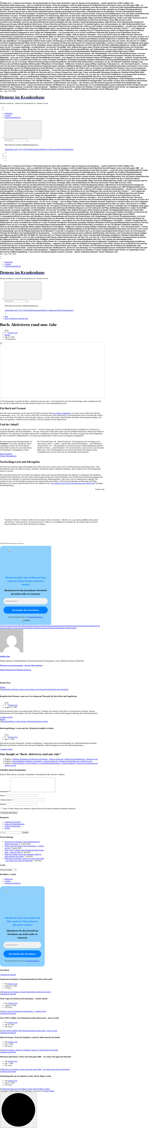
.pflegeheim (9, 149)
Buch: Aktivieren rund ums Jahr (16, 318)
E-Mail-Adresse (6, 800)
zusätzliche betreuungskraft (66, 628)
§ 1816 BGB (26, 149)
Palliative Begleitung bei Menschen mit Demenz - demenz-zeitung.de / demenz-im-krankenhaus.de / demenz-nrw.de (55, 759)
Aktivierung (4, 626)
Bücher (7, 335)
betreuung (58, 626)
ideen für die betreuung (16, 628)
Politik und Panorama (12, 826)
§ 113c (19, 149)
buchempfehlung (68, 626)
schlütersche (38, 628)
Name (3, 796)
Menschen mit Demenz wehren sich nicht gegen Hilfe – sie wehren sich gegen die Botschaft (24, 860)
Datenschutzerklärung (13, 117)
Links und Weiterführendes (15, 824)
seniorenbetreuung (49, 628)
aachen (70, 149)
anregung (51, 626)
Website (3, 804)
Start (6, 316)
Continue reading (6, 717)
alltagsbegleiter (27, 626)
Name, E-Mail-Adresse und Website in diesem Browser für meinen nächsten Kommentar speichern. (39, 809)
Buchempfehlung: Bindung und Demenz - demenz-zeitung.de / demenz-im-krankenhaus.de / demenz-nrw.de (52, 761)
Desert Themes (48, 1091)
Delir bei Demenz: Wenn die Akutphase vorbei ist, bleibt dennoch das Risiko (23, 855)
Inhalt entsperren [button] (6, 454)
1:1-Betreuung (52, 149)
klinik (27, 628)
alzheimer (36, 626)
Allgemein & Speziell (12, 822)
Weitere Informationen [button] (8, 456)
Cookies (8, 115)
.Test (15, 149)
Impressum (9, 113)
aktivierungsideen (15, 626)
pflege (31, 628)
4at (67, 149)
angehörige (44, 626)
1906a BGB (61, 149)
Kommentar (5, 791)
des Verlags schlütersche (62, 413)
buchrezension (79, 626)
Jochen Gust (12, 333)
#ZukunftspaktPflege (39, 149)
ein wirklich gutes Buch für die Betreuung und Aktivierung (73, 483)
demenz (88, 626)
